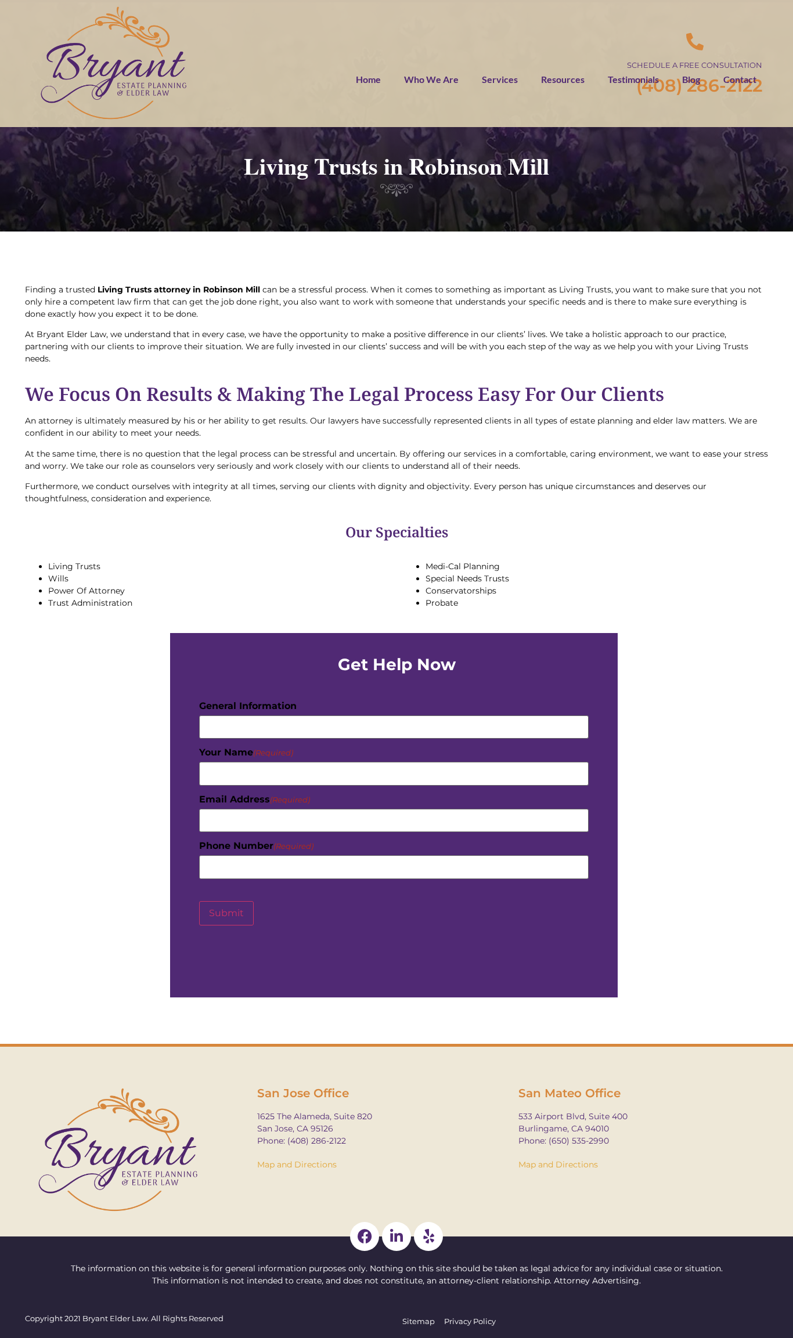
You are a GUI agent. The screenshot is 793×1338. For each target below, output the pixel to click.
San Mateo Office (569, 1093)
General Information (248, 706)
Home (368, 79)
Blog (691, 79)
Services (500, 79)
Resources (563, 79)
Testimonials (633, 79)
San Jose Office (303, 1093)
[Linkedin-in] (396, 1236)
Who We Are (431, 79)
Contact (739, 79)
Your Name (246, 752)
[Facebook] (364, 1236)
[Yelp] (428, 1236)
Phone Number (256, 846)
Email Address (254, 799)
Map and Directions (297, 1164)
